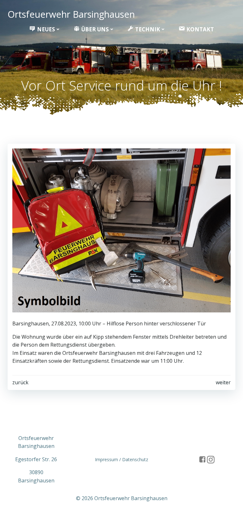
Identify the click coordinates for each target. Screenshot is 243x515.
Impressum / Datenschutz (121, 459)
